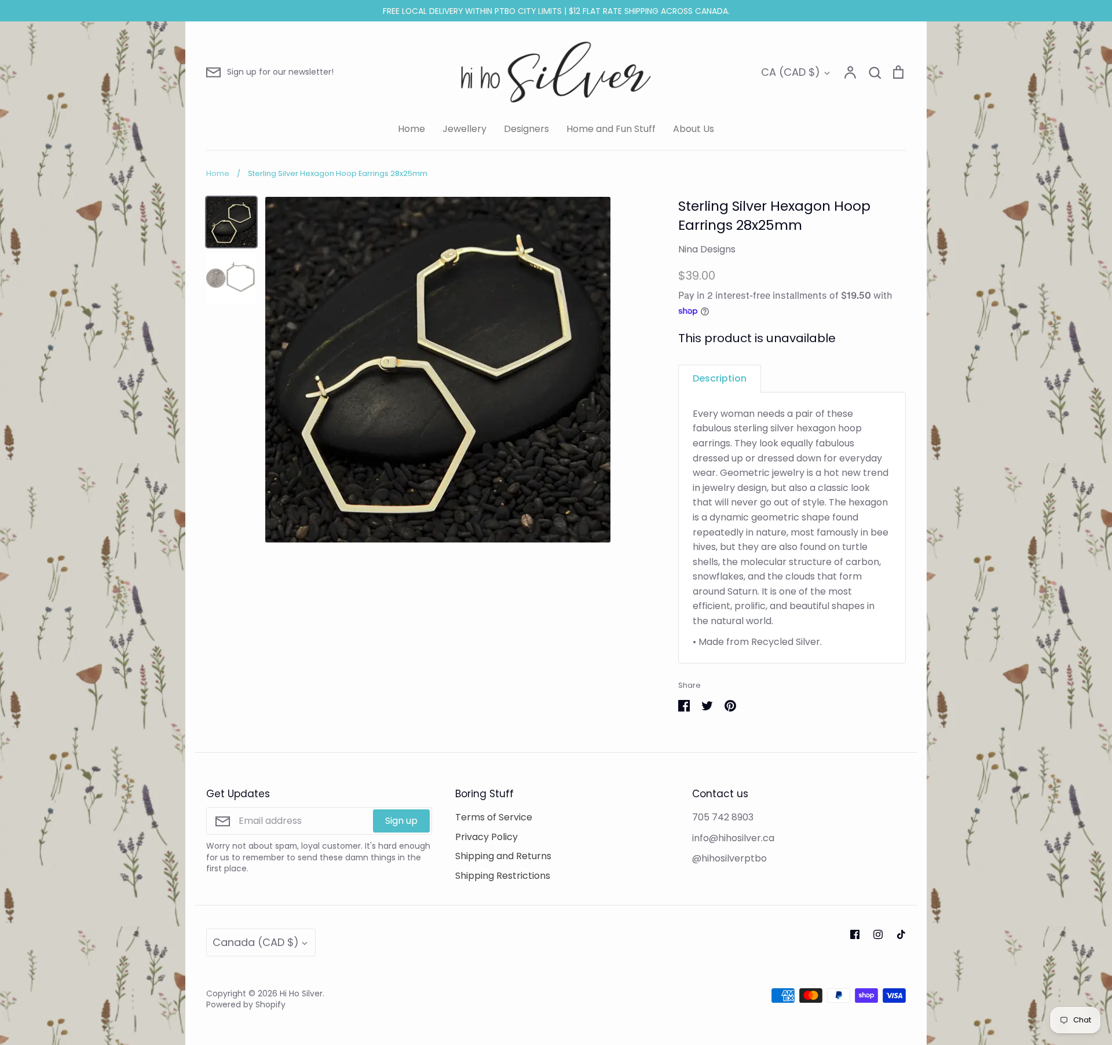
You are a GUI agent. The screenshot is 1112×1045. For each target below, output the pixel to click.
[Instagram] (878, 934)
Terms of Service (493, 817)
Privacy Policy (486, 837)
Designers (526, 128)
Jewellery (464, 128)
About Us (693, 128)
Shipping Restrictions (502, 875)
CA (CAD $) (790, 72)
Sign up (401, 820)
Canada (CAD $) (256, 942)
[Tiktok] (901, 934)
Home (411, 128)
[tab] (719, 378)
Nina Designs (707, 249)
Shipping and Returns (503, 856)
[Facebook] (854, 934)
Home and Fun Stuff (611, 128)
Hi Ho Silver (301, 993)
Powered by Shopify (246, 1004)
